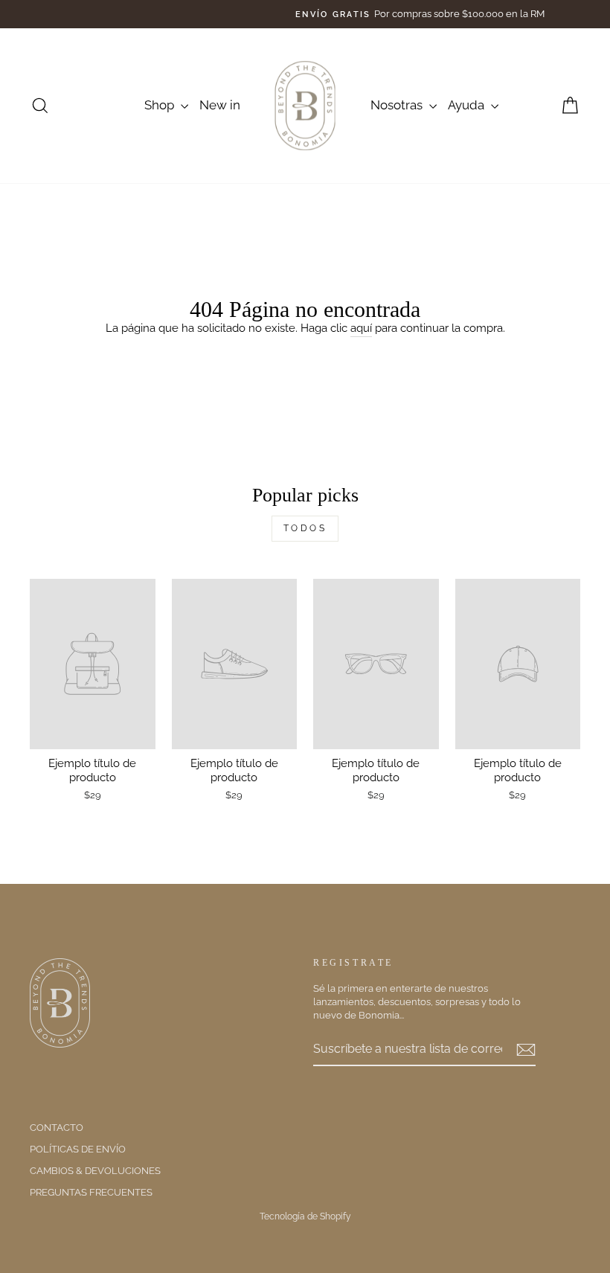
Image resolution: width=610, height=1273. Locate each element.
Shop (160, 104)
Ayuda (467, 104)
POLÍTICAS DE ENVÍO (78, 1149)
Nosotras (398, 104)
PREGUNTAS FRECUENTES (91, 1192)
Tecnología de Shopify (305, 1216)
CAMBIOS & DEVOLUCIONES (95, 1170)
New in (219, 104)
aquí (361, 328)
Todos (305, 528)
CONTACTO (56, 1127)
